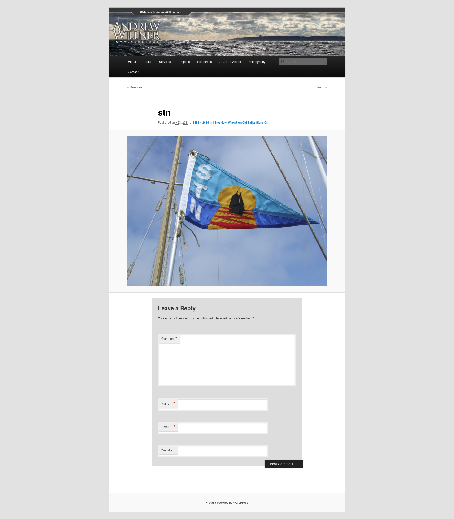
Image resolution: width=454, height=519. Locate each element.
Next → (322, 87)
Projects (184, 61)
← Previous (134, 87)
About (148, 61)
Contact (133, 71)
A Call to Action (230, 61)
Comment (169, 338)
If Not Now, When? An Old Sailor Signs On (240, 122)
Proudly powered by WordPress (227, 502)
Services (165, 61)
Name (168, 403)
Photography (257, 61)
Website (166, 450)
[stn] (227, 211)
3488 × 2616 (201, 122)
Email (168, 427)
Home (132, 61)
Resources (204, 61)
